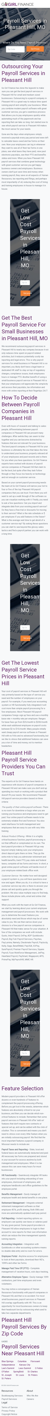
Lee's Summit (8, 1368)
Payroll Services (9, 1399)
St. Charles (33, 1371)
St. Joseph (7, 1375)
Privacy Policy (8, 1411)
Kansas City (24, 1365)
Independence (8, 1365)
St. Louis (20, 1375)
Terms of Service (10, 1407)
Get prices (26, 293)
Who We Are (32, 1395)
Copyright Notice (9, 1414)
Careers (30, 1399)
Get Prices (35, 49)
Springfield (18, 1371)
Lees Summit (25, 1368)
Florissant (35, 1361)
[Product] (25, 4)
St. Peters (32, 1375)
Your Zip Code (23, 277)
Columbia (22, 1361)
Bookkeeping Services (12, 1395)
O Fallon (39, 1368)
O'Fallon (5, 1371)
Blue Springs (7, 1361)
